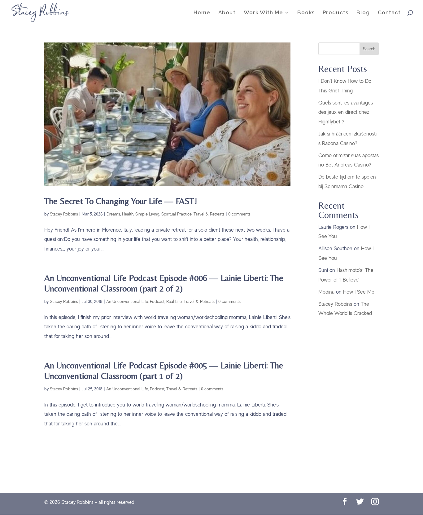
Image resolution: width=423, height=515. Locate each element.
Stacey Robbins (64, 213)
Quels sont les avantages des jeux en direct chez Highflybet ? (345, 112)
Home (202, 13)
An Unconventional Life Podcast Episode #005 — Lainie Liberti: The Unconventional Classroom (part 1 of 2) (163, 370)
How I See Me (358, 292)
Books (306, 13)
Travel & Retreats (209, 213)
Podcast (157, 301)
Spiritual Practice (176, 213)
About (227, 13)
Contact (389, 13)
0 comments (239, 213)
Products (335, 13)
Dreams (113, 213)
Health (127, 213)
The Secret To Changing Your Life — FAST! (120, 201)
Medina (326, 292)
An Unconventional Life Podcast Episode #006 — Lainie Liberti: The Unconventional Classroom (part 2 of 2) (163, 283)
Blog (363, 13)
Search (369, 48)
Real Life (174, 301)
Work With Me (263, 13)
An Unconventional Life (127, 301)
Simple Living (147, 213)
